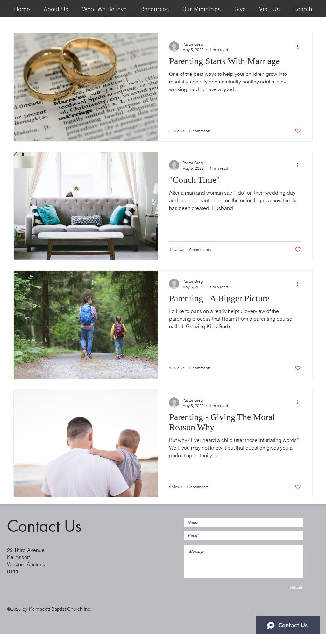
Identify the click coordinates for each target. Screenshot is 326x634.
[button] (154, 8)
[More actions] (300, 46)
